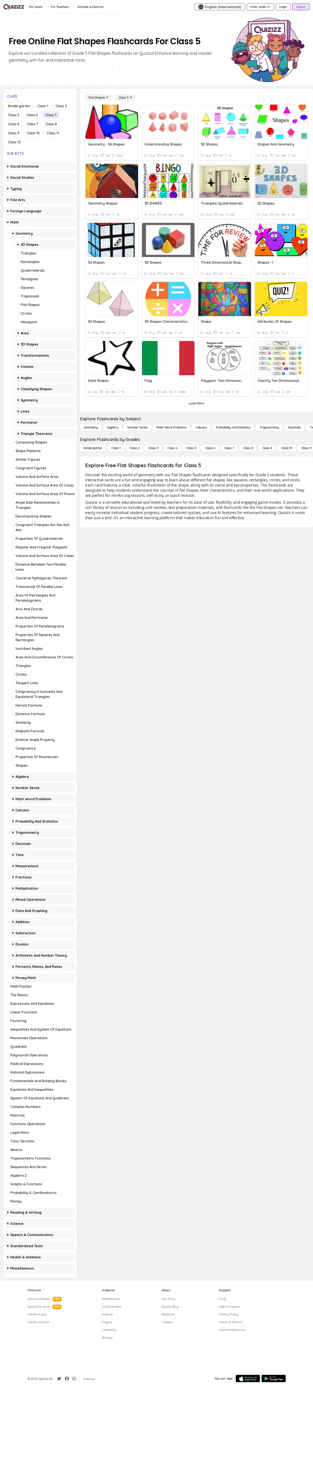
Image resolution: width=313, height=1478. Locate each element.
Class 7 (32, 124)
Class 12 (14, 142)
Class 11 (53, 133)
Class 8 (51, 124)
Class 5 (51, 115)
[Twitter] (59, 1378)
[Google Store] (274, 1378)
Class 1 (42, 106)
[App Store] (248, 1378)
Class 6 (13, 124)
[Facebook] (67, 1378)
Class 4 (32, 115)
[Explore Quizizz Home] (13, 7)
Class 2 (61, 106)
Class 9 (13, 133)
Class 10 (33, 133)
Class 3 (13, 115)
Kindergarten (19, 106)
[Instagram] (74, 1378)
